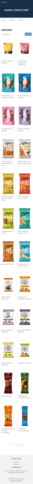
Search (16, 462)
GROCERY (12, 20)
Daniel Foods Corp (16, 10)
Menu (5, 2)
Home (3, 20)
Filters (28, 34)
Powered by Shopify (16, 480)
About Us (16, 464)
